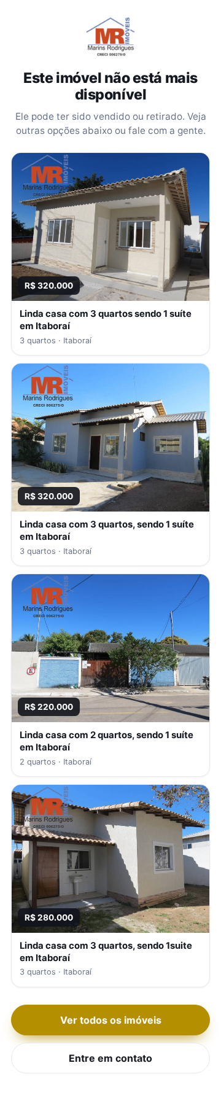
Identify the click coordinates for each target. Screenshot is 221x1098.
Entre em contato (110, 1058)
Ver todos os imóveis (110, 1020)
